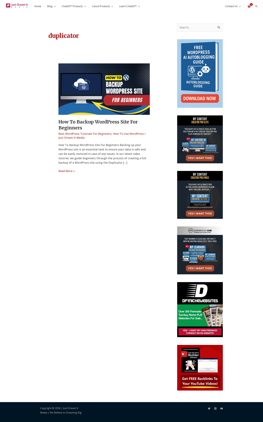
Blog (50, 6)
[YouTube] (221, 408)
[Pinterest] (215, 408)
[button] (256, 6)
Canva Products (101, 6)
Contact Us (231, 6)
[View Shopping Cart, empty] (249, 6)
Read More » (66, 171)
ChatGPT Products (72, 6)
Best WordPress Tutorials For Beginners (84, 133)
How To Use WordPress (128, 133)
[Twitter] (209, 408)
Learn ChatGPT (128, 6)
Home (37, 6)
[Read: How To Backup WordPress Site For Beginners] (104, 89)
